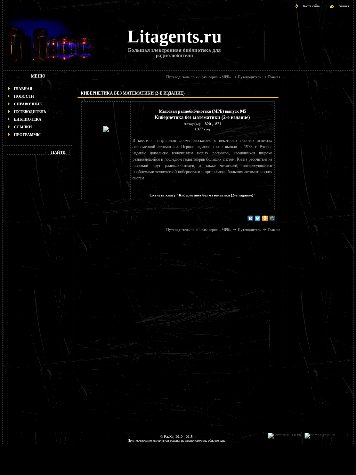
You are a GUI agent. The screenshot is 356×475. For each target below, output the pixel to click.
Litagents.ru (174, 36)
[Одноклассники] (265, 218)
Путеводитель (30, 112)
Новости (24, 96)
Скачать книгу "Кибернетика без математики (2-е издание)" (202, 195)
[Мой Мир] (272, 218)
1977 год (202, 129)
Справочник (28, 104)
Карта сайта (311, 6)
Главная (343, 6)
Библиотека (27, 119)
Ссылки (23, 127)
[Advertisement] (38, 270)
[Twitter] (257, 218)
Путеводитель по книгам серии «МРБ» (198, 77)
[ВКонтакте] (250, 218)
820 (208, 124)
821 (218, 124)
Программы (27, 134)
